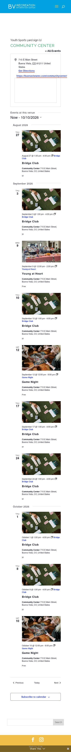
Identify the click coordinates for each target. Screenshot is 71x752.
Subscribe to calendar (33, 696)
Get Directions (26, 70)
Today (37, 682)
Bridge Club (30, 163)
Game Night (30, 382)
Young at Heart (32, 273)
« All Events (53, 50)
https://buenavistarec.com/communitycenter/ (42, 75)
